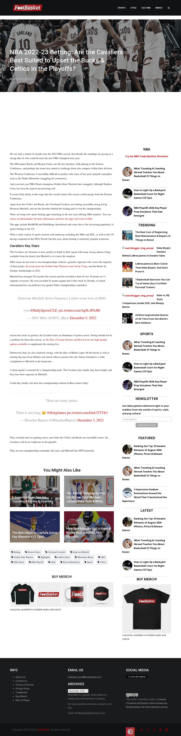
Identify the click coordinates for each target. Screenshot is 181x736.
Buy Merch (21, 696)
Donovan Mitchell (81, 552)
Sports (122, 7)
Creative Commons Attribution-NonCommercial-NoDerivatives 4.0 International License (147, 703)
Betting (17, 552)
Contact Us (21, 680)
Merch (158, 7)
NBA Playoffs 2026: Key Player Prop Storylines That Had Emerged (150, 211)
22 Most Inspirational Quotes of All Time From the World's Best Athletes (151, 318)
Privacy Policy (23, 688)
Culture (145, 7)
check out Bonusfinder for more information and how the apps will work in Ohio (51, 218)
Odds (53, 562)
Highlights (45, 557)
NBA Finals (19, 562)
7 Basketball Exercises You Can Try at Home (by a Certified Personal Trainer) (152, 283)
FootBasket (43, 729)
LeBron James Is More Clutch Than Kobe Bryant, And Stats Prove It (151, 267)
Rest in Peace (23, 700)
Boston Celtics (34, 552)
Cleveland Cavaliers (56, 552)
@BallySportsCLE (43, 310)
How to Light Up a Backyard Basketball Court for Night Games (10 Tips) (149, 194)
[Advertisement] (90, 113)
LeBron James (63, 557)
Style (133, 7)
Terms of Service (24, 684)
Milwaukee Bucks (85, 557)
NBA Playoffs (37, 562)
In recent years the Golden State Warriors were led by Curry (56, 266)
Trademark (21, 692)
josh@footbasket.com (89, 677)
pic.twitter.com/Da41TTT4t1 (87, 412)
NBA (103, 557)
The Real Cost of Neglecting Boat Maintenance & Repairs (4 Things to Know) (152, 236)
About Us (20, 677)
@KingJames (56, 412)
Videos (103, 562)
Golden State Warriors (23, 557)
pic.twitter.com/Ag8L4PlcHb (79, 310)
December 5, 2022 (83, 317)
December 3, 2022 (90, 420)
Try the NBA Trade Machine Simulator (146, 156)
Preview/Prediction (71, 562)
